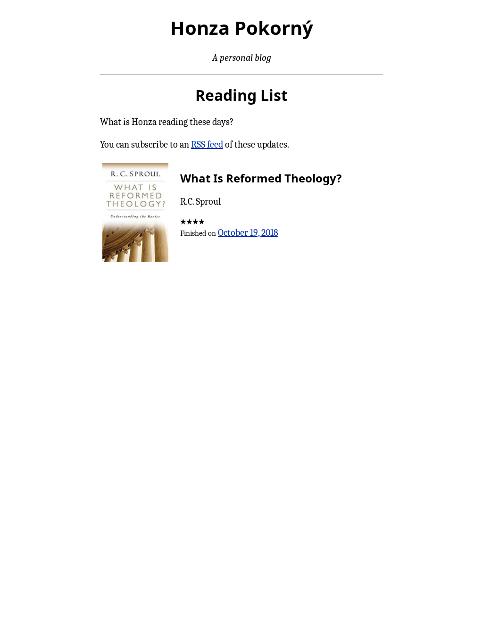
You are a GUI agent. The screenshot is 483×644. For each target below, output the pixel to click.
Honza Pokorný (241, 28)
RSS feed (207, 144)
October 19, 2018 (248, 232)
